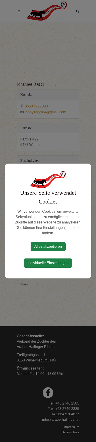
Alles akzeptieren (48, 246)
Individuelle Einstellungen (48, 263)
